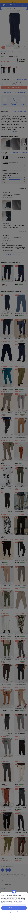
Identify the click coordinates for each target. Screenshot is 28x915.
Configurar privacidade (14, 912)
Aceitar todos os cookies (14, 908)
